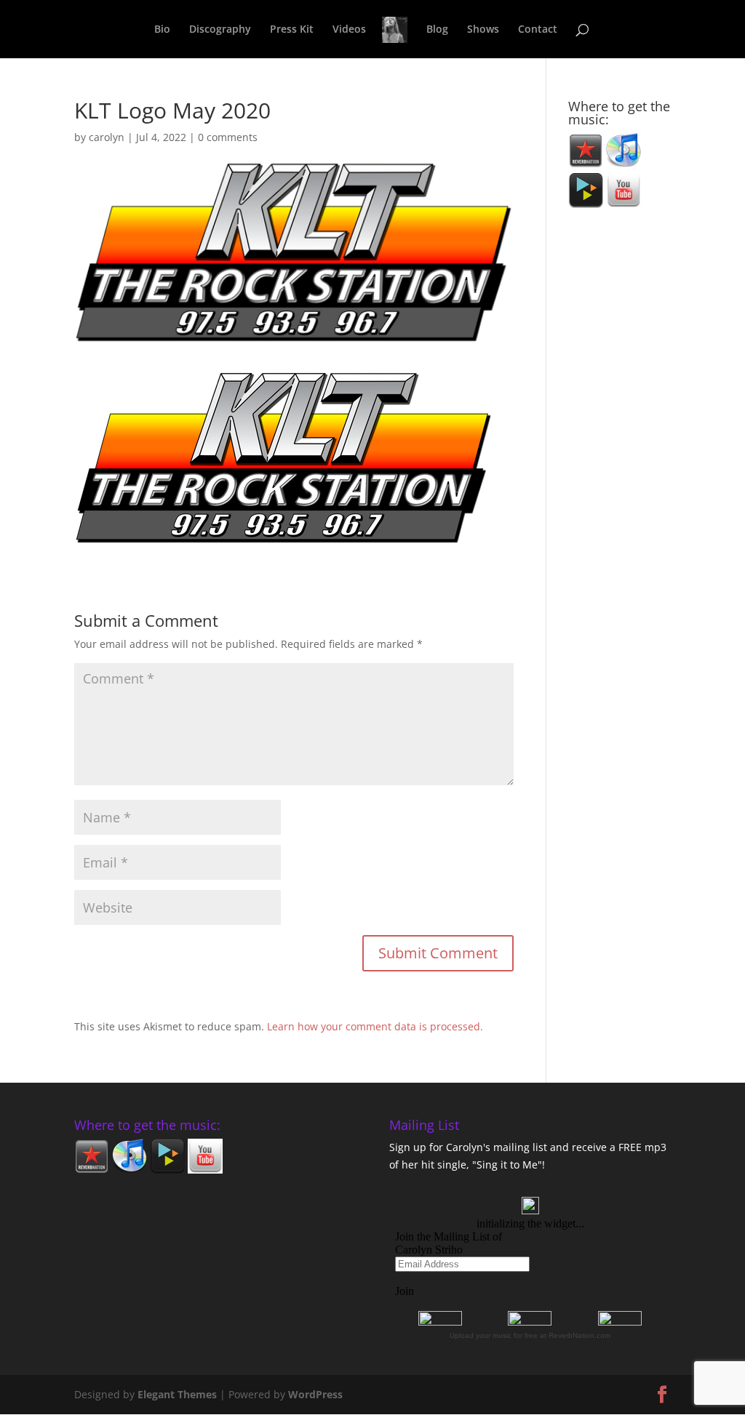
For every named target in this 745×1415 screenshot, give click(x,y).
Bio (162, 30)
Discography (220, 30)
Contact (537, 30)
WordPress (315, 1394)
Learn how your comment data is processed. (375, 1026)
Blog (437, 30)
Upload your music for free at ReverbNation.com (530, 1335)
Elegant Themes (177, 1394)
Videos (349, 30)
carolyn (106, 137)
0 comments (228, 137)
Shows (483, 30)
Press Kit (292, 30)
